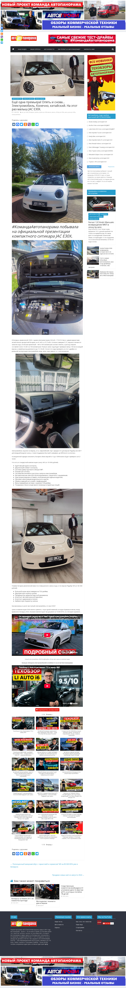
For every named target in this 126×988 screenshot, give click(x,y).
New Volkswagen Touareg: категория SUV (101, 147)
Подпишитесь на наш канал (48, 710)
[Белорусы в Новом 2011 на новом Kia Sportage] (22, 885)
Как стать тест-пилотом (83, 921)
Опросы (57, 927)
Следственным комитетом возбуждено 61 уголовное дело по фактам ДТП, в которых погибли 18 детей (72, 890)
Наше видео (22, 49)
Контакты (79, 930)
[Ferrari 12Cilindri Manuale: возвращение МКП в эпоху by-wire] (101, 197)
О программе (80, 927)
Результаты (111, 166)
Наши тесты (58, 921)
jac (22, 112)
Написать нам (89, 49)
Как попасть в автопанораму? (69, 49)
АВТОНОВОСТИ (49, 49)
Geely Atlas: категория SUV (96, 136)
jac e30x (26, 112)
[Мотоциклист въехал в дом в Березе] (47, 885)
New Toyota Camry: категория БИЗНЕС (100, 151)
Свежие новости (39, 99)
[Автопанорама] (13, 49)
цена (66, 112)
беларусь (31, 112)
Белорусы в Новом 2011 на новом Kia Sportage (22, 899)
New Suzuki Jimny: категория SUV (98, 158)
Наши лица (79, 924)
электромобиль (16, 114)
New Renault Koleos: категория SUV (99, 143)
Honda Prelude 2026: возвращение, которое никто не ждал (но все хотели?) (107, 251)
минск (53, 112)
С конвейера (103, 214)
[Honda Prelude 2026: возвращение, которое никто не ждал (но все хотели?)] (93, 247)
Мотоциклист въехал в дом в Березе (45, 902)
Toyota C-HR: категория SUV (97, 162)
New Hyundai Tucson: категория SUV (99, 133)
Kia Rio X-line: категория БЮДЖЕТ (99, 125)
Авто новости (59, 924)
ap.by (46, 944)
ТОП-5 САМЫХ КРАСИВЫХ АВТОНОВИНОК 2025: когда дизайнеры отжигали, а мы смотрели (101, 262)
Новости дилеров (28, 99)
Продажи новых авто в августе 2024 (68, 875)
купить (36, 112)
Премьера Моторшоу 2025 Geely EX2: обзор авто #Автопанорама (107, 273)
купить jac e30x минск (45, 112)
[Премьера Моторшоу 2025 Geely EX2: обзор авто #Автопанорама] (93, 271)
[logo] (23, 921)
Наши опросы (35, 49)
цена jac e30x (71, 112)
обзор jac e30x (60, 112)
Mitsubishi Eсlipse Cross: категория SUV (100, 154)
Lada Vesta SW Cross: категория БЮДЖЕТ (101, 129)
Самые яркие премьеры (96, 216)
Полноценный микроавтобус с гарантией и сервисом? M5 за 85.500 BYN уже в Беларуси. (44, 865)
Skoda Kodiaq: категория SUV (97, 122)
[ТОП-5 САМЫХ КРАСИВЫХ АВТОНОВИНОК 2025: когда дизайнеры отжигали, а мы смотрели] (93, 257)
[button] (49, 714)
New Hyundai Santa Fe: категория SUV (100, 140)
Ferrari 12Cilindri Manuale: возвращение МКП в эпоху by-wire (101, 224)
